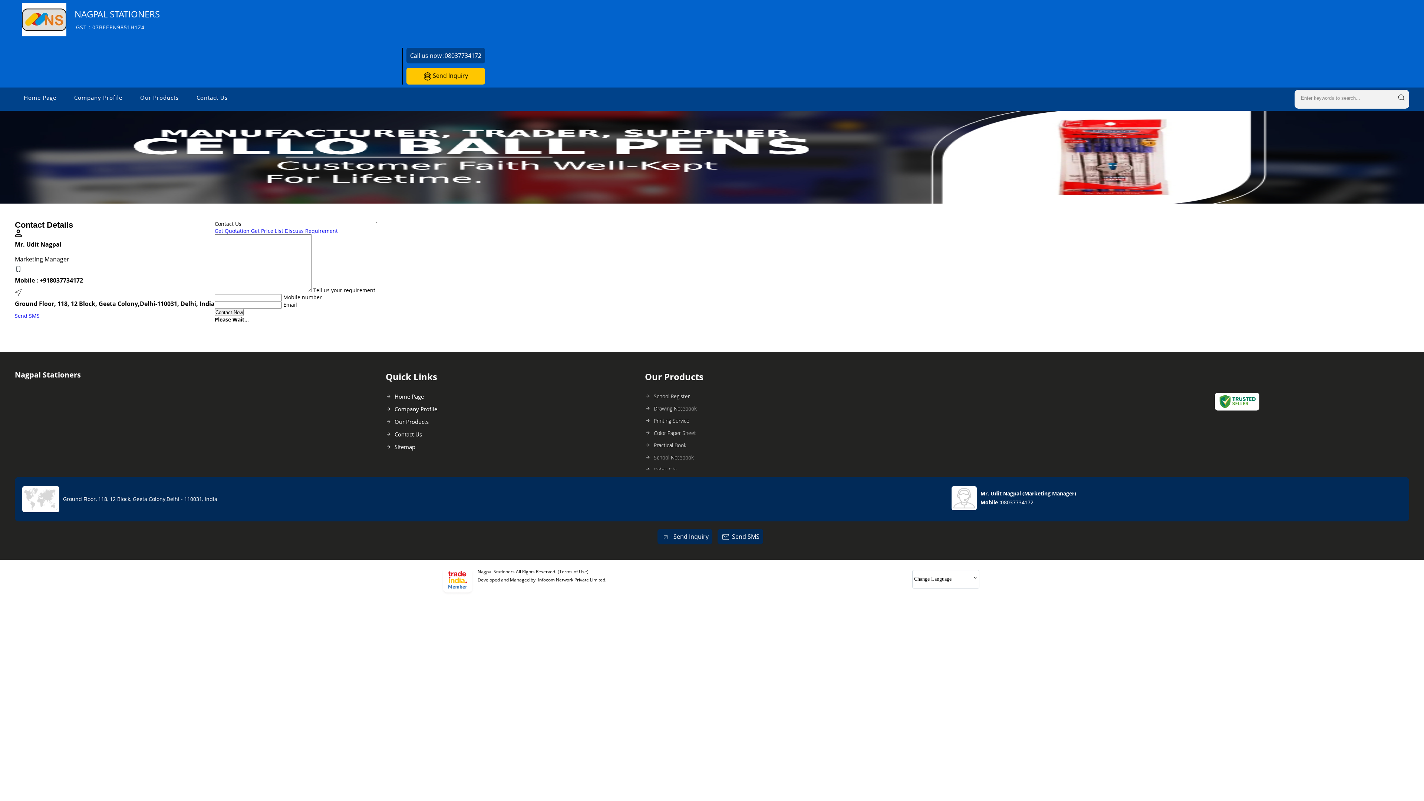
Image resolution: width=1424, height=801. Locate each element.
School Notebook (674, 457)
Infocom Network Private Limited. (572, 580)
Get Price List (267, 230)
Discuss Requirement (311, 230)
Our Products (159, 97)
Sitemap (405, 447)
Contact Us (212, 97)
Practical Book (670, 445)
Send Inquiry (449, 76)
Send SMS (27, 315)
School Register (672, 396)
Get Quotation (232, 230)
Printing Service (671, 420)
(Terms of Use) (573, 571)
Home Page (40, 97)
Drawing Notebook (675, 408)
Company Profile (98, 97)
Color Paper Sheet (675, 432)
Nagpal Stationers (117, 19)
